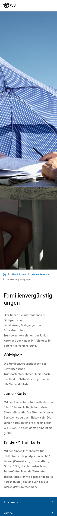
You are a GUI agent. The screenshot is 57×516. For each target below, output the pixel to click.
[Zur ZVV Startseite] (9, 5)
